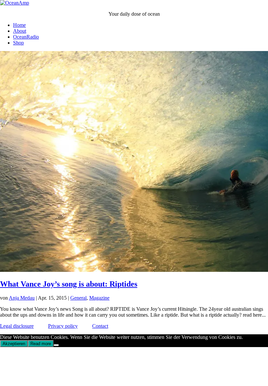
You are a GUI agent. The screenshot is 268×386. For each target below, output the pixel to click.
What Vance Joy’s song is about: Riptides (68, 284)
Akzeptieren (14, 343)
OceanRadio (26, 37)
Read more (40, 343)
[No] (56, 345)
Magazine (99, 298)
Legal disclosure (17, 326)
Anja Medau (22, 298)
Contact (100, 326)
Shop (18, 42)
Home (19, 25)
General (78, 298)
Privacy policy (63, 326)
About (19, 31)
